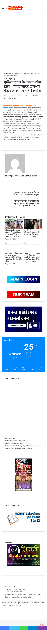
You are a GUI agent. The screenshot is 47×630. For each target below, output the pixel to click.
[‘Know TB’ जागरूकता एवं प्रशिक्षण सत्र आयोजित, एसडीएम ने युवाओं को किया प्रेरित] (33, 244)
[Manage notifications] (42, 625)
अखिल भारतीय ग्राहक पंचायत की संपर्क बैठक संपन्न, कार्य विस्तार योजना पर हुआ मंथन (13, 233)
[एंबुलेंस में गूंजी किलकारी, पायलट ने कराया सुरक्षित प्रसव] (33, 228)
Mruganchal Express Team (15, 96)
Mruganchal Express (38, 603)
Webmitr (18, 605)
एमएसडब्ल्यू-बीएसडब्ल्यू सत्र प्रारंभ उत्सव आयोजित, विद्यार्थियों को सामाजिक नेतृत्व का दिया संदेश (14, 257)
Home (6, 73)
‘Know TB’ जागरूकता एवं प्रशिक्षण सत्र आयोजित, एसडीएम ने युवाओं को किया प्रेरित (32, 256)
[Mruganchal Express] (14, 7)
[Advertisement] (23, 41)
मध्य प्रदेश (11, 73)
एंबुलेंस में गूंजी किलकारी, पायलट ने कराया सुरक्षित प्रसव (31, 232)
